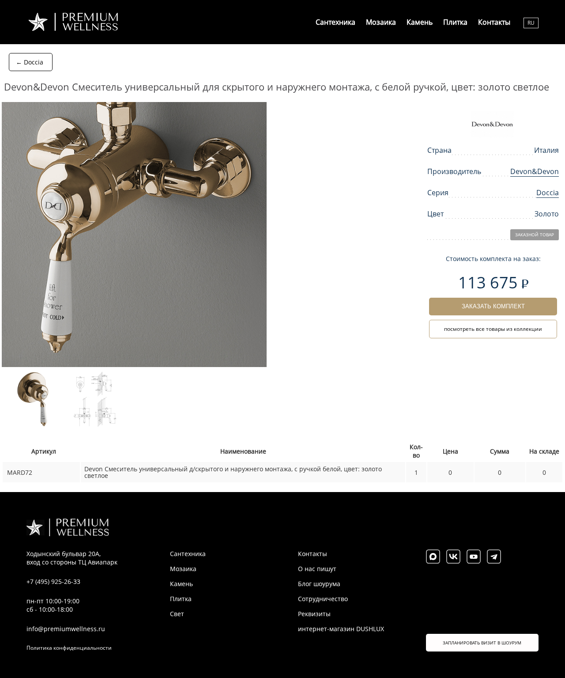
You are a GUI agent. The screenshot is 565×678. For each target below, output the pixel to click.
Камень (420, 22)
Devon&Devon (534, 171)
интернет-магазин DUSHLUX (341, 629)
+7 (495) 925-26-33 (53, 581)
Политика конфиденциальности (69, 647)
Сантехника (335, 22)
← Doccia (29, 62)
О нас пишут (317, 568)
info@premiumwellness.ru (65, 629)
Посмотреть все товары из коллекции (493, 329)
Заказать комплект (493, 306)
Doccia (547, 192)
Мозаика (381, 22)
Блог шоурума (319, 584)
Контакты (494, 22)
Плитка (455, 22)
